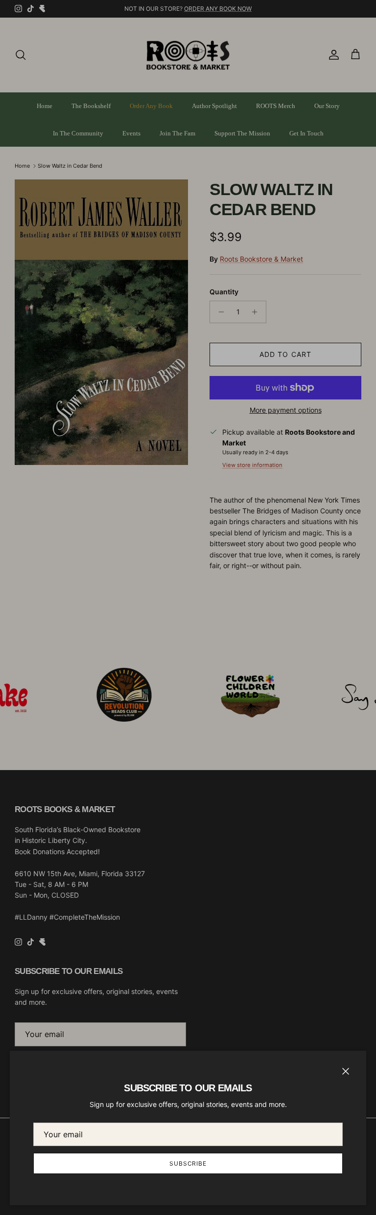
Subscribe (188, 1163)
